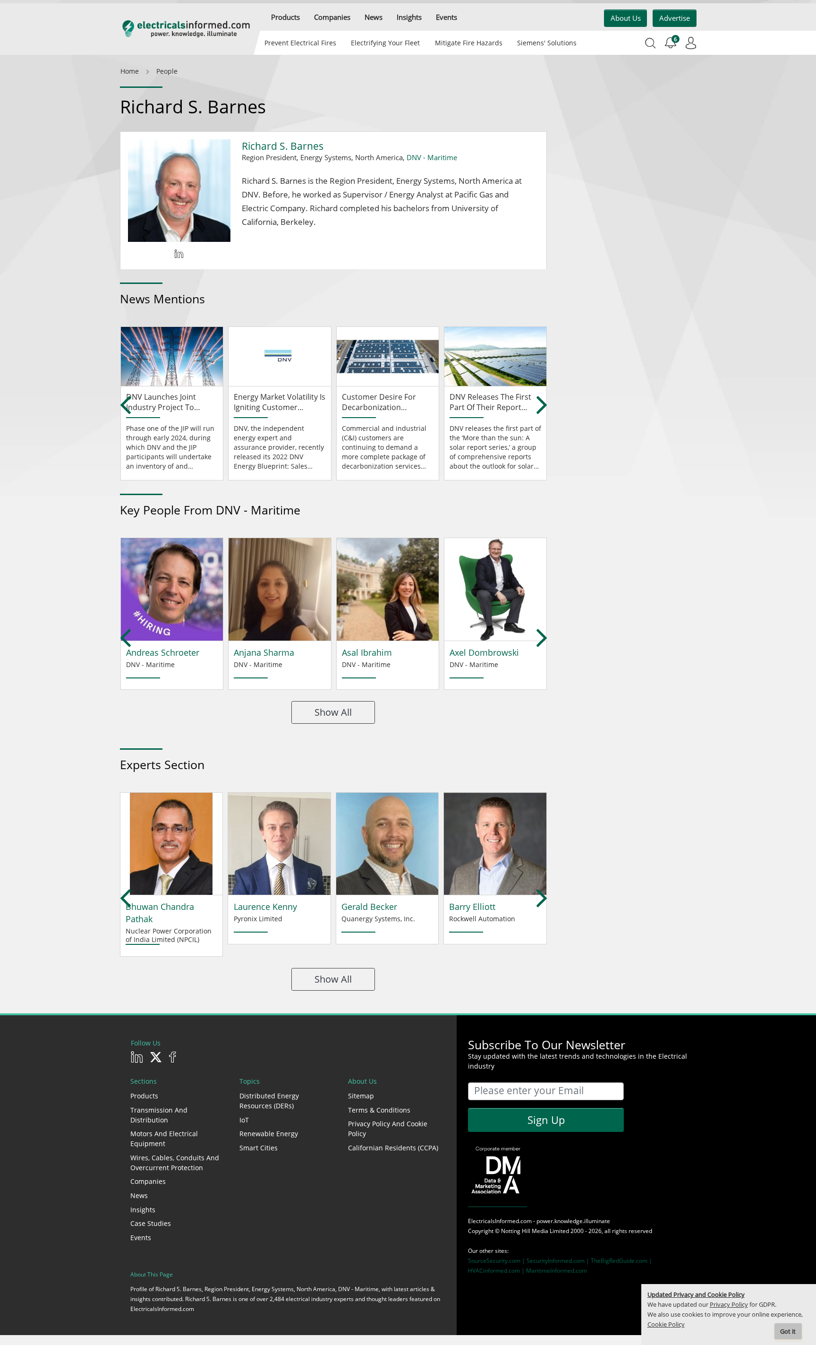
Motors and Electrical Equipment (164, 1138)
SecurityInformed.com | (559, 1261)
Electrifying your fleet (385, 42)
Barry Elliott (472, 906)
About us (626, 18)
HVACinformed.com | (497, 1271)
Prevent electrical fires (300, 42)
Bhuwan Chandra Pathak (160, 913)
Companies (148, 1181)
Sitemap (361, 1095)
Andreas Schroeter (162, 652)
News (139, 1195)
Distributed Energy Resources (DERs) (269, 1100)
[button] (285, 17)
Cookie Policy (666, 1324)
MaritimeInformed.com (556, 1271)
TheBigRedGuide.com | (621, 1261)
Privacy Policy (729, 1305)
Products (144, 1095)
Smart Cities (258, 1147)
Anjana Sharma (264, 652)
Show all (333, 712)
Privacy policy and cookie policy (387, 1128)
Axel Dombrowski (484, 652)
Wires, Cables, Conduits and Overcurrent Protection (174, 1162)
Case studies (150, 1223)
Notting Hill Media (524, 1231)
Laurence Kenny (265, 906)
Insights (142, 1209)
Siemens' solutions (547, 42)
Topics (249, 1081)
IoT (244, 1119)
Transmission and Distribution (158, 1114)
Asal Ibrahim (367, 652)
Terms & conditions (379, 1109)
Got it (788, 1332)
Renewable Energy (268, 1133)
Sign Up (546, 1120)
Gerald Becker (369, 906)
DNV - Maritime (432, 157)
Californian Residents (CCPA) (393, 1147)
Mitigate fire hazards (468, 42)
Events (140, 1237)
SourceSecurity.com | (497, 1261)
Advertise (674, 18)
